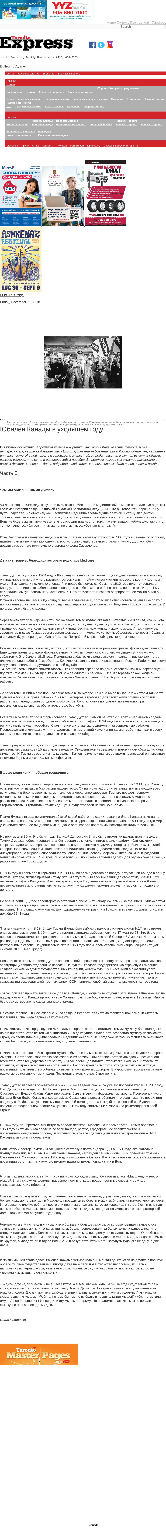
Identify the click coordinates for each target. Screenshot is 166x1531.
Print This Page (12, 295)
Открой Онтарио (94, 106)
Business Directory (69, 73)
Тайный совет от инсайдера (23, 99)
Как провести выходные (53, 135)
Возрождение (14, 92)
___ (8, 106)
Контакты (47, 145)
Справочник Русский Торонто (121, 145)
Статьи (10, 84)
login (147, 22)
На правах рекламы (57, 99)
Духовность (134, 99)
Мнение (103, 99)
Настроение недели (18, 102)
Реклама (62, 145)
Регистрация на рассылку (85, 145)
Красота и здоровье (51, 92)
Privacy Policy (15, 1529)
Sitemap (136, 22)
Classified (12, 145)
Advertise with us (13, 1506)
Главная (11, 80)
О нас (35, 145)
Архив (25, 145)
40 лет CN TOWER (101, 124)
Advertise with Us (28, 73)
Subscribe (48, 73)
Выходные (44, 131)
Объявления (9, 1473)
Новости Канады (42, 120)
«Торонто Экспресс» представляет (118, 88)
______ (101, 92)
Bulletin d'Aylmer (13, 66)
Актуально (73, 106)
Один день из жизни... (80, 92)
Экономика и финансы (20, 131)
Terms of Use (4, 1529)
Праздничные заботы (28, 106)
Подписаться (10, 1460)
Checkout (159, 22)
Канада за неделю (84, 99)
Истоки (31, 92)
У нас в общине (54, 106)
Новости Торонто (126, 120)
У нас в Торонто (155, 99)
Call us (10, 73)
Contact (123, 22)
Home (111, 22)
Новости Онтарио (17, 124)
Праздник (117, 99)
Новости (11, 117)
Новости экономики (18, 135)
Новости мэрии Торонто (71, 124)
